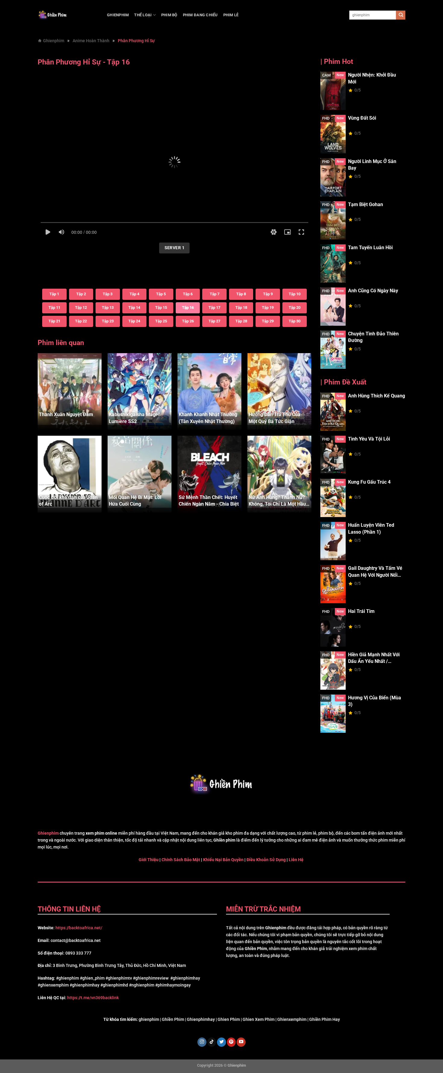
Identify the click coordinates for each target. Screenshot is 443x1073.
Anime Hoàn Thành (91, 40)
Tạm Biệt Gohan (365, 204)
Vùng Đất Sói (362, 118)
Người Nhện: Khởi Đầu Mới (372, 78)
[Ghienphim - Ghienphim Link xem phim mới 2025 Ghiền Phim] (68, 15)
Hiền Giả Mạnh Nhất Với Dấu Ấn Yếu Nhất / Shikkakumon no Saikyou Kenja (376, 658)
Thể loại (143, 15)
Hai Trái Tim (361, 611)
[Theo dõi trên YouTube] (241, 1042)
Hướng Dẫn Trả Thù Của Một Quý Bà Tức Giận (274, 418)
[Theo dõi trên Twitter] (221, 1042)
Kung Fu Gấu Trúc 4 (369, 482)
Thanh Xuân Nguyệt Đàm (66, 414)
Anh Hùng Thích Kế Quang (376, 396)
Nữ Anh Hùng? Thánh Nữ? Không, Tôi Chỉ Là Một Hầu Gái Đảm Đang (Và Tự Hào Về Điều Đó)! (277, 501)
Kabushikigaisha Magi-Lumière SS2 (134, 418)
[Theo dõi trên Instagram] (201, 1042)
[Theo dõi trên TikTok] (211, 1042)
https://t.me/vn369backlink (93, 997)
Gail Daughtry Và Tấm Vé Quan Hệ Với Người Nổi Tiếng (375, 572)
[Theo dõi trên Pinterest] (231, 1042)
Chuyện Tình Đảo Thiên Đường (373, 337)
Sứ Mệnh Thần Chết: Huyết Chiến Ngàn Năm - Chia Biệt (209, 500)
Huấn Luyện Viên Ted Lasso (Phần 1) (371, 528)
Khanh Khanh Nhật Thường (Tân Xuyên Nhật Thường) (208, 418)
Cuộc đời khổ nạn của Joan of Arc (68, 500)
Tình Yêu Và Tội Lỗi (369, 439)
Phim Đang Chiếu (200, 15)
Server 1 (174, 247)
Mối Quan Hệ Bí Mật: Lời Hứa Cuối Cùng (135, 500)
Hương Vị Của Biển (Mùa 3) (374, 701)
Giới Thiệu (149, 859)
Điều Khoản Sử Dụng (266, 859)
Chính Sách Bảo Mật (181, 859)
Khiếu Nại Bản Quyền (223, 859)
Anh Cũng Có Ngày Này (373, 290)
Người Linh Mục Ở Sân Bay (372, 164)
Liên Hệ (295, 859)
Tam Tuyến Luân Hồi (370, 247)
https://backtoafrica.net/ (78, 927)
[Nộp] (400, 15)
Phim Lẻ (231, 15)
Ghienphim (118, 15)
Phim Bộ (169, 15)
